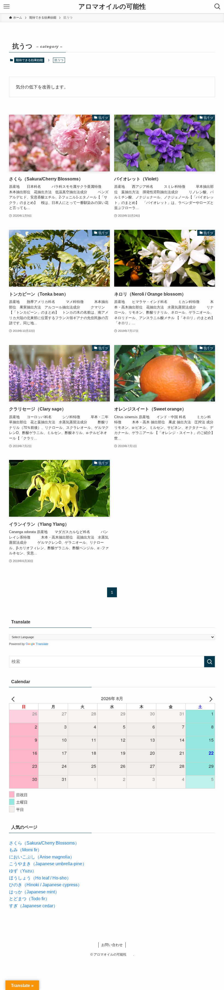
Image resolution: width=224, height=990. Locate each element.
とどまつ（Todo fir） (29, 898)
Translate (42, 644)
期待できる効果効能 (29, 60)
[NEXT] (210, 698)
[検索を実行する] (209, 661)
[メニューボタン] (6, 6)
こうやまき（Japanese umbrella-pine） (48, 863)
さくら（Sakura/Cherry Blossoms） (44, 843)
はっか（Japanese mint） (34, 892)
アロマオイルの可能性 (115, 6)
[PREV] (14, 698)
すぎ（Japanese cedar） (33, 905)
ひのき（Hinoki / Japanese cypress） (45, 884)
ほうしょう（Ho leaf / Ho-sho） (40, 878)
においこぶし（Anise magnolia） (41, 857)
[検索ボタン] (217, 6)
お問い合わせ (112, 945)
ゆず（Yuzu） (22, 871)
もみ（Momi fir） (25, 850)
